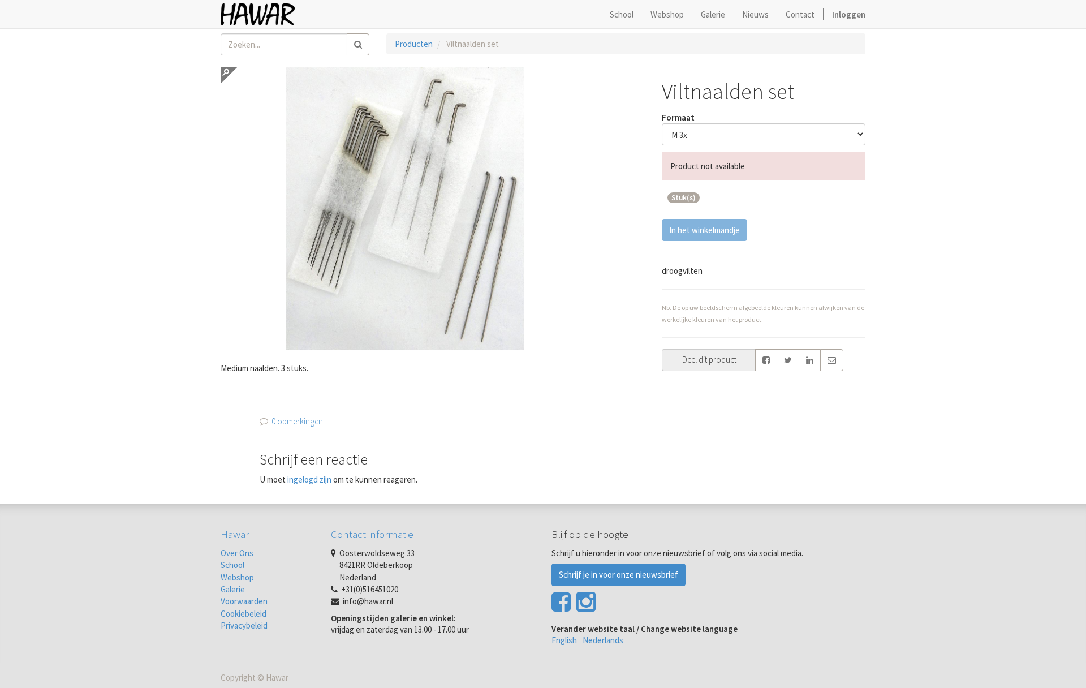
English (564, 640)
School (232, 565)
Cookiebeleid (243, 613)
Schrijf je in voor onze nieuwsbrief (618, 574)
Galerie (233, 589)
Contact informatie (372, 534)
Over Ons (237, 553)
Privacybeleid (244, 625)
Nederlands (603, 640)
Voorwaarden (244, 601)
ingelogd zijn (309, 479)
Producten (414, 43)
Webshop (237, 577)
